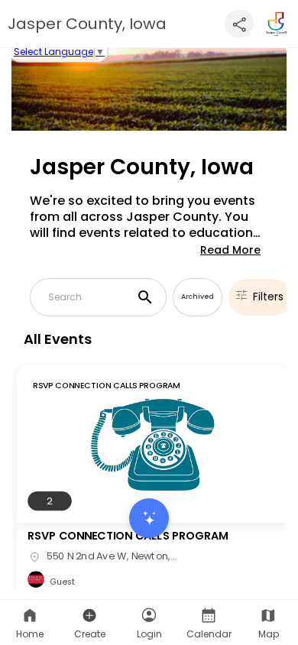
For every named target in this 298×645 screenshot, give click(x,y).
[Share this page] (239, 23)
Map (268, 633)
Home (30, 633)
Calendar (209, 633)
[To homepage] (276, 23)
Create (89, 633)
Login (149, 633)
